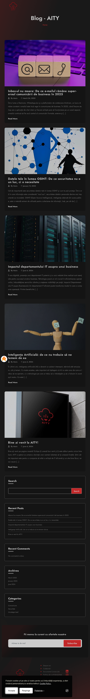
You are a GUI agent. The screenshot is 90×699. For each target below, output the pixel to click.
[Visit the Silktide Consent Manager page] (67, 690)
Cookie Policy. (45, 683)
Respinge (26, 690)
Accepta (11, 690)
